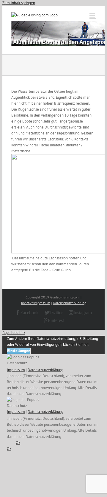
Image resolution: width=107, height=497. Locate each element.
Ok (18, 442)
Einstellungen (18, 350)
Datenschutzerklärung (69, 303)
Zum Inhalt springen (18, 2)
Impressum (16, 369)
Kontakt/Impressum (35, 303)
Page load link (13, 332)
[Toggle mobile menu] (92, 15)
